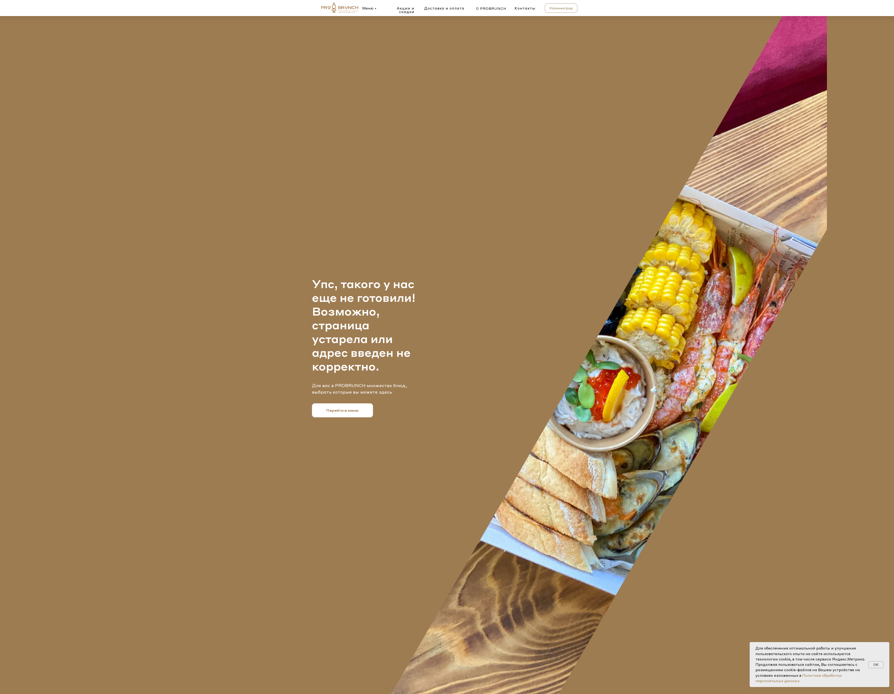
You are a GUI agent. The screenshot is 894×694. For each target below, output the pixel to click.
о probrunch (491, 8)
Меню (367, 8)
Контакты (525, 8)
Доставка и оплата (444, 8)
